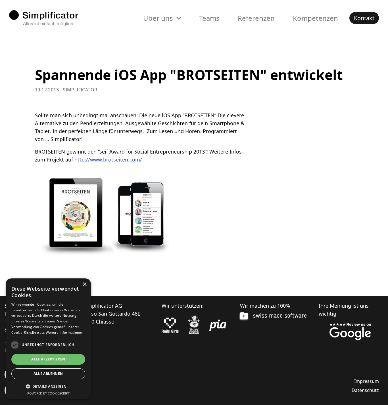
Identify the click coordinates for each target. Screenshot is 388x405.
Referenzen (256, 18)
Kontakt (364, 18)
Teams (209, 18)
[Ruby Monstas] (194, 325)
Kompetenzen (315, 18)
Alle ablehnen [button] (48, 373)
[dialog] (48, 338)
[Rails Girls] (170, 325)
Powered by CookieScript (48, 393)
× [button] (84, 284)
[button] (48, 386)
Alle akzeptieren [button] (48, 359)
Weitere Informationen (64, 332)
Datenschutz (365, 390)
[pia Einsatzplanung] (217, 325)
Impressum (366, 381)
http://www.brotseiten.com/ (108, 159)
